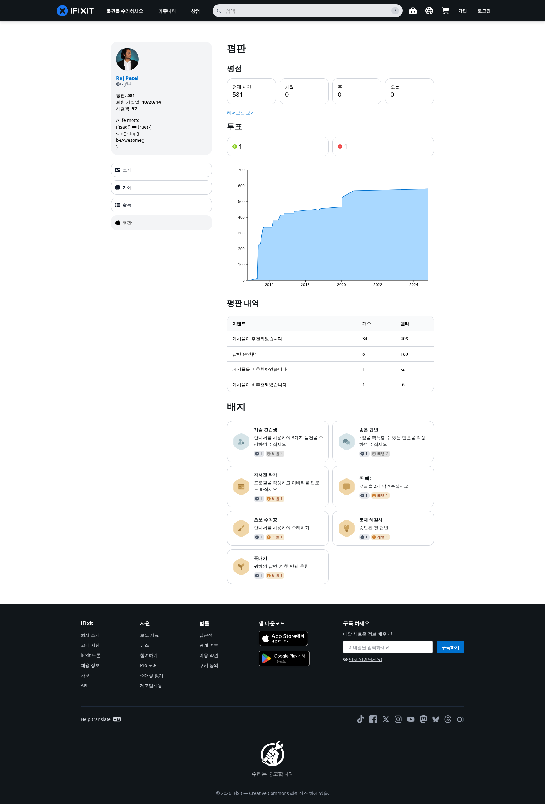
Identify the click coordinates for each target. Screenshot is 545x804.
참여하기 (149, 655)
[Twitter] (386, 719)
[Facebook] (373, 719)
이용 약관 (208, 655)
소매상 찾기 (151, 675)
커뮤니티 (167, 11)
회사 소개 (90, 635)
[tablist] (161, 196)
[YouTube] (411, 719)
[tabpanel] (330, 313)
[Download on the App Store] (283, 638)
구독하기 (450, 647)
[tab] (161, 170)
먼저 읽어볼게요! (365, 659)
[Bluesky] (435, 719)
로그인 (484, 11)
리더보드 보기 (241, 113)
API (84, 685)
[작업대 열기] (413, 10)
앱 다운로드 (272, 623)
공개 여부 (208, 645)
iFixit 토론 (91, 655)
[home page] (75, 10)
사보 (85, 675)
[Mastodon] (423, 719)
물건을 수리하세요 (125, 11)
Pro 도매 (148, 665)
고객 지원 (90, 645)
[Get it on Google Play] (284, 658)
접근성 (206, 635)
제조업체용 (151, 685)
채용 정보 (90, 665)
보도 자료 (149, 635)
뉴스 (144, 645)
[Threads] (448, 719)
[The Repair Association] (460, 719)
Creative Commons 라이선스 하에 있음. (289, 793)
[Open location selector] (429, 10)
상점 (195, 11)
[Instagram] (398, 719)
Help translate (96, 719)
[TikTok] (360, 719)
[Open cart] (445, 10)
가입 (462, 11)
